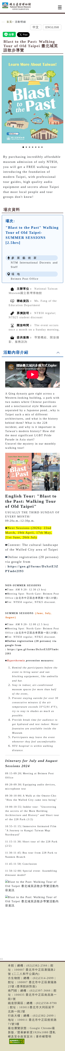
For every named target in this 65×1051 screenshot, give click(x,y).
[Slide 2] (26, 147)
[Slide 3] (29, 147)
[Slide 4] (32, 147)
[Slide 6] (39, 147)
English (52, 27)
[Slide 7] (42, 147)
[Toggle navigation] (59, 7)
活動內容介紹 (15, 352)
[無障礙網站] (16, 1044)
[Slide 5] (35, 147)
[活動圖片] (32, 99)
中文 (36, 27)
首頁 (9, 22)
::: (3, 22)
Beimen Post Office (24, 278)
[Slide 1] (23, 147)
